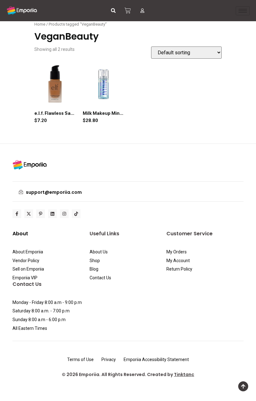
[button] (113, 11)
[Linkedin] (52, 213)
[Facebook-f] (16, 213)
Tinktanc (184, 374)
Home (39, 24)
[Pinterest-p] (40, 213)
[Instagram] (64, 213)
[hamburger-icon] (243, 10)
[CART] (127, 11)
